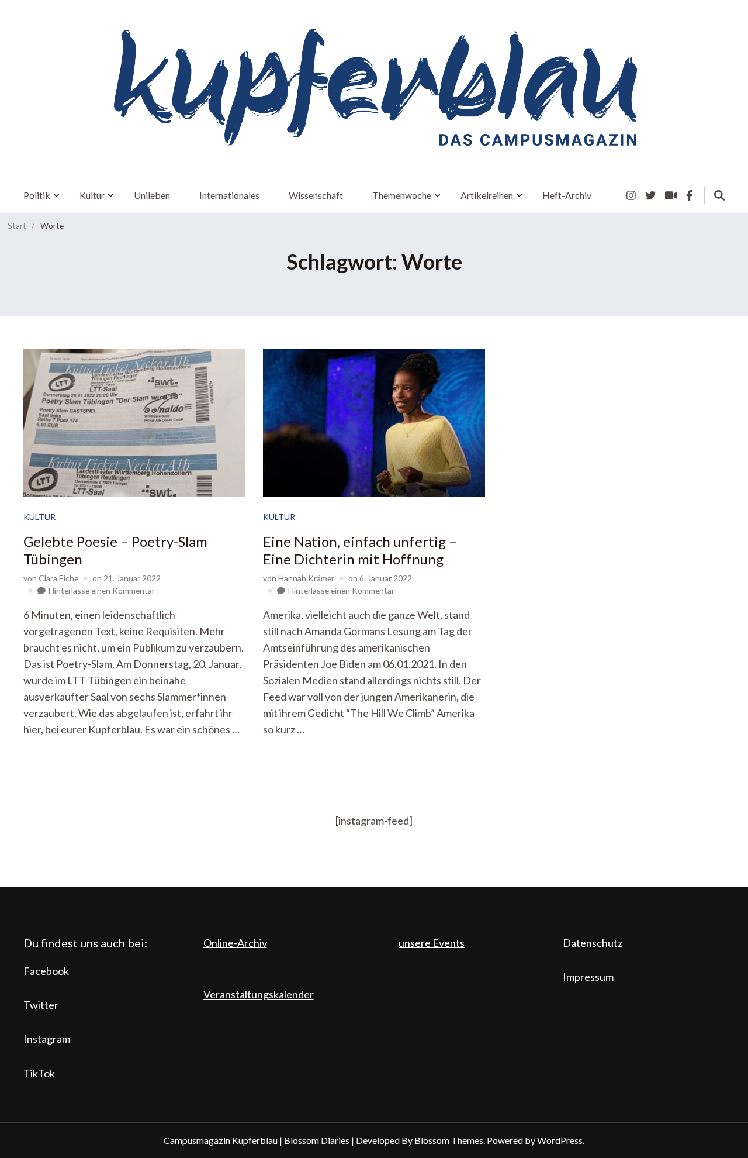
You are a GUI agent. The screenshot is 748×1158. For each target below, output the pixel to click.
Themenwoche (401, 195)
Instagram (46, 1038)
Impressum (588, 976)
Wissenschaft (316, 195)
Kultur (92, 195)
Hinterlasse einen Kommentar (102, 590)
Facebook (46, 970)
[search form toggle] (719, 195)
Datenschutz (592, 942)
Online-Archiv (235, 942)
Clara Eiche (58, 578)
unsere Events (432, 942)
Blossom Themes (448, 1140)
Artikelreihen (486, 195)
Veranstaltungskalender (258, 994)
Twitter (40, 1004)
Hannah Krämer (306, 578)
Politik (36, 195)
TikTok (39, 1073)
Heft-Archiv (566, 195)
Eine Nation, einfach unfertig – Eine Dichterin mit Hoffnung (360, 550)
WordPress (560, 1140)
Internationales (229, 195)
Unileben (152, 195)
